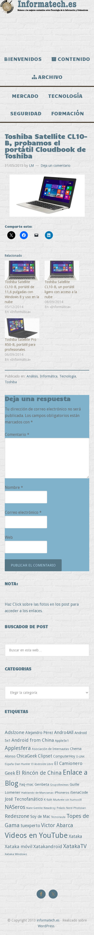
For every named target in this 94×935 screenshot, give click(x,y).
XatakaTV (75, 846)
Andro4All (63, 732)
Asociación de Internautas (50, 749)
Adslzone (14, 732)
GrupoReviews (59, 784)
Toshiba (11, 382)
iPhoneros (62, 792)
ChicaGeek (27, 755)
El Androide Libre (42, 764)
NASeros (15, 807)
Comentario (17, 434)
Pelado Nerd (64, 808)
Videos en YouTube (36, 835)
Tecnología (67, 376)
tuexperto (30, 825)
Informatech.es (47, 25)
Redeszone (17, 816)
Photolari (79, 808)
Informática (48, 376)
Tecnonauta (58, 817)
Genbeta (42, 784)
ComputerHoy (64, 756)
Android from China (33, 740)
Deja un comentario (55, 166)
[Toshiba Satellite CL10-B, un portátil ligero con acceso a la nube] (62, 270)
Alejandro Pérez (39, 732)
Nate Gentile (34, 808)
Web (9, 537)
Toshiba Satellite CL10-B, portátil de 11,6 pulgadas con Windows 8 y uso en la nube (22, 292)
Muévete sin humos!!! (67, 799)
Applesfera (18, 748)
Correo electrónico (23, 512)
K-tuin (48, 799)
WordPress (46, 926)
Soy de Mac (40, 816)
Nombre (14, 487)
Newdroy (50, 808)
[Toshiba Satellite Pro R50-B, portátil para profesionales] (22, 328)
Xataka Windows (16, 854)
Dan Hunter (22, 764)
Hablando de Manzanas (37, 792)
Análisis (32, 376)
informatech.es (48, 920)
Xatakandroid (47, 846)
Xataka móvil (18, 846)
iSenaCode (79, 792)
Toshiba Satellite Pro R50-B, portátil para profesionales (20, 345)
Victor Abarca (57, 825)
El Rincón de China (39, 773)
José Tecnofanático (24, 799)
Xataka (75, 836)
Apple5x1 (62, 741)
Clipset (45, 755)
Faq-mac (26, 784)
